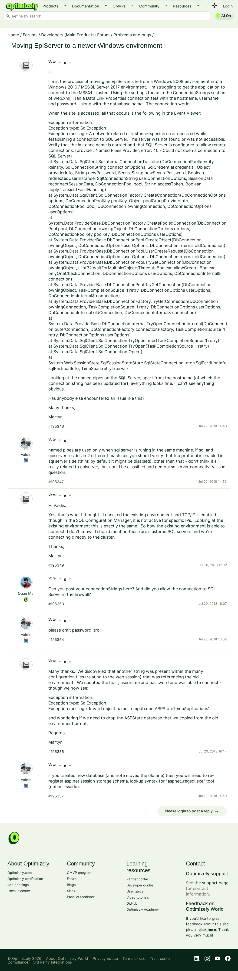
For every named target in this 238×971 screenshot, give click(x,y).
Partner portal (137, 879)
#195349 (56, 565)
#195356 (56, 751)
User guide (134, 891)
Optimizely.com (19, 873)
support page (215, 882)
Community (149, 6)
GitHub (131, 903)
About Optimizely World (67, 958)
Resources (182, 6)
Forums (30, 34)
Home (13, 34)
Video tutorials (137, 897)
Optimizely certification (25, 879)
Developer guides (140, 885)
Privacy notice (105, 958)
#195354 (56, 639)
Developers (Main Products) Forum (75, 34)
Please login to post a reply (191, 811)
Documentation (85, 6)
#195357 (56, 796)
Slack (71, 891)
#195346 (56, 426)
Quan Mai (26, 593)
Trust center (160, 958)
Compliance (17, 962)
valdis (26, 454)
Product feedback (81, 897)
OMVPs (119, 6)
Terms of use (133, 958)
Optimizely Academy (142, 909)
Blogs (71, 885)
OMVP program (79, 873)
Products (50, 6)
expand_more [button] (65, 5)
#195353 (56, 604)
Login (228, 6)
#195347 (56, 481)
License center (18, 891)
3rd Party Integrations (52, 962)
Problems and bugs (132, 34)
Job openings (18, 885)
